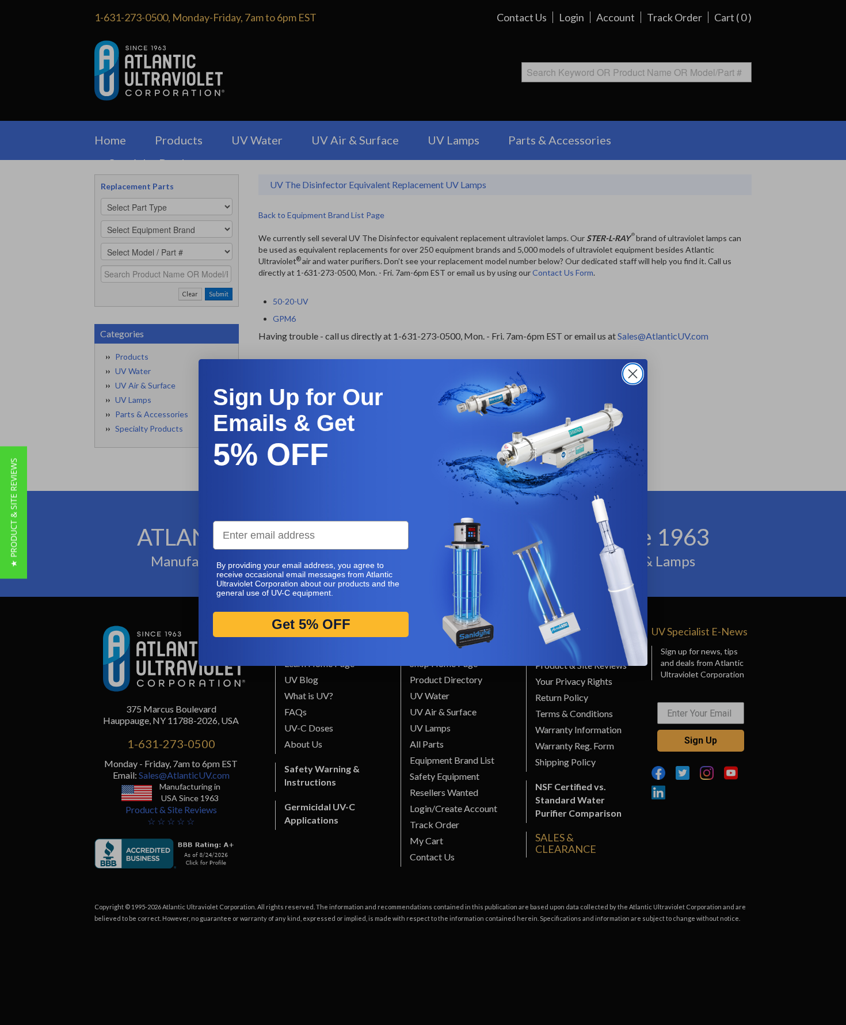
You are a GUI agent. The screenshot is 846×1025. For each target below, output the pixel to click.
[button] (13, 513)
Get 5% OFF (311, 624)
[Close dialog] (633, 374)
